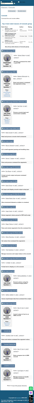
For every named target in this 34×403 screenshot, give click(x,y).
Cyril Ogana (20, 370)
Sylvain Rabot (21, 55)
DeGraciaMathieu (22, 275)
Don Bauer (8, 171)
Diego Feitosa (9, 224)
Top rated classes (22, 11)
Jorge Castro (9, 211)
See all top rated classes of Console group (17, 46)
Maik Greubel (9, 132)
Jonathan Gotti (9, 335)
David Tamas (9, 185)
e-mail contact (18, 132)
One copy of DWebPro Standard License (7, 121)
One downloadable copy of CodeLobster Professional (7, 94)
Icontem (18, 397)
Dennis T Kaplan (10, 158)
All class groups (11, 11)
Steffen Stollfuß (10, 294)
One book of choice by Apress (7, 324)
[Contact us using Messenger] (30, 394)
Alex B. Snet (20, 308)
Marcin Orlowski (10, 145)
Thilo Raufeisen (10, 250)
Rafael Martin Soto (10, 198)
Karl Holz (19, 106)
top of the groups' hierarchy (19, 385)
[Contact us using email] (31, 399)
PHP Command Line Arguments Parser (10, 34)
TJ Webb (8, 262)
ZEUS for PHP (8, 28)
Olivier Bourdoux (10, 237)
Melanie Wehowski (22, 76)
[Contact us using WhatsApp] (30, 389)
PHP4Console (9, 41)
